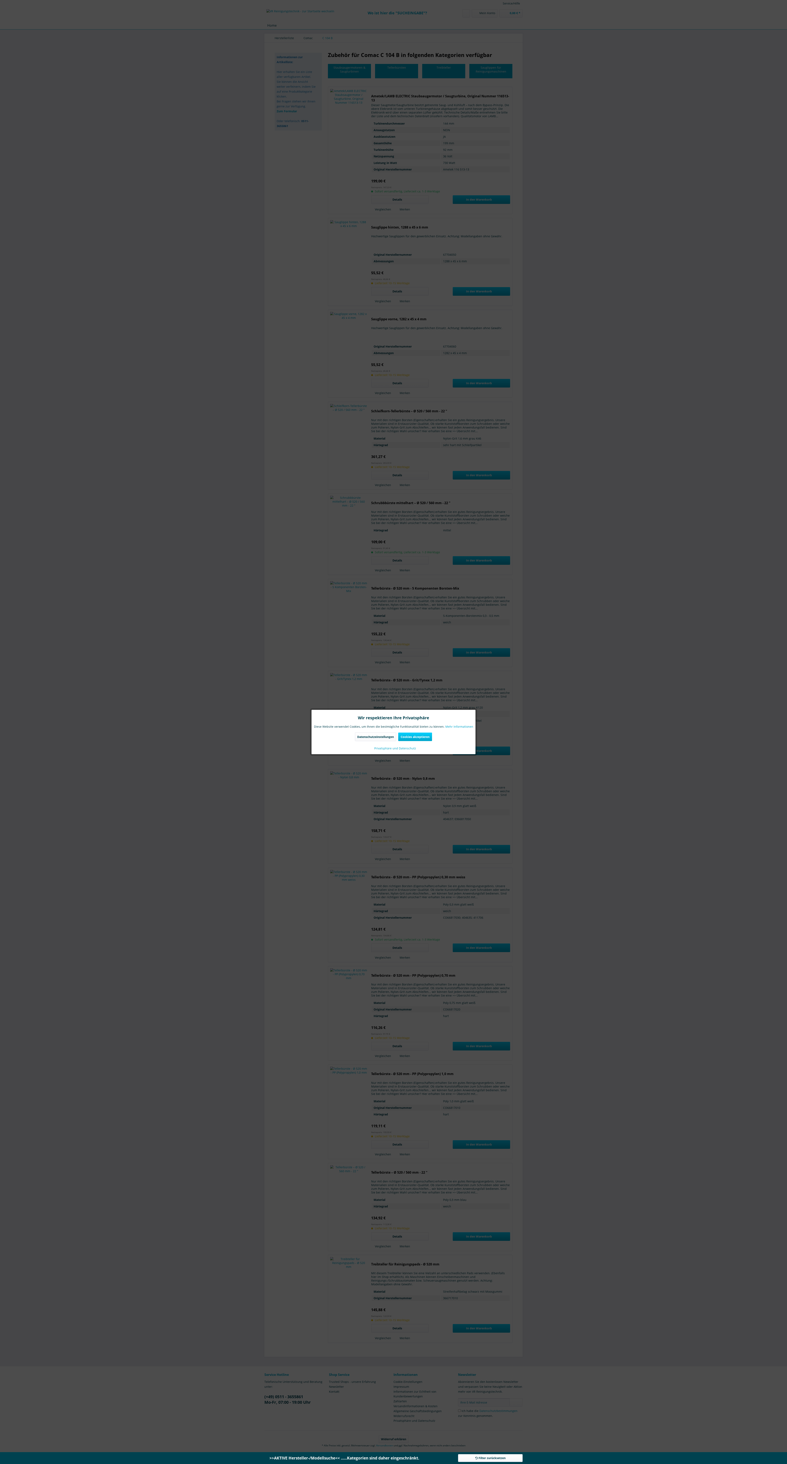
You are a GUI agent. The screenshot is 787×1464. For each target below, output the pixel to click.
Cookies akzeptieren (415, 737)
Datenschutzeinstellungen (375, 737)
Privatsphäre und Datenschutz (394, 748)
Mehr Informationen (459, 727)
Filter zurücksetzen (492, 1458)
